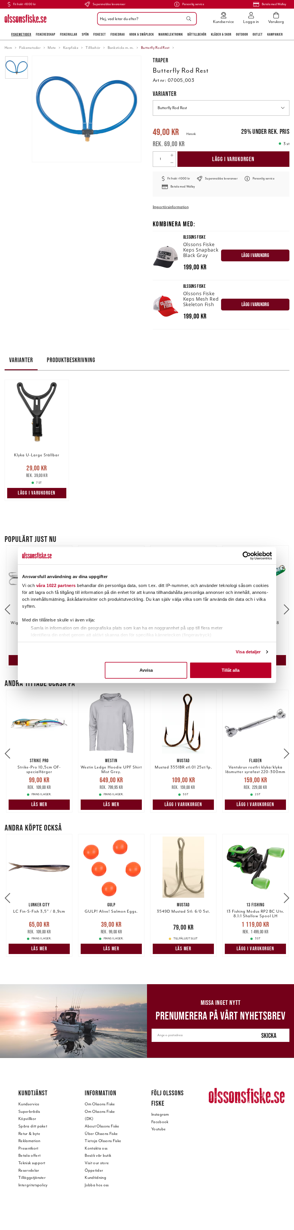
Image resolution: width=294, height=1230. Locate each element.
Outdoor (242, 34)
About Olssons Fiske (102, 1126)
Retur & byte (29, 1133)
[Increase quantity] (172, 155)
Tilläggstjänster (32, 1177)
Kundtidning (95, 1177)
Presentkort (28, 1148)
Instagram (160, 1114)
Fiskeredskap (45, 34)
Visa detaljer (248, 651)
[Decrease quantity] (172, 163)
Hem (8, 47)
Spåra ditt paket (32, 1126)
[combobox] (145, 19)
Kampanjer (275, 34)
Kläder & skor (221, 34)
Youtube (158, 1129)
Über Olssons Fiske (101, 1133)
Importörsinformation (171, 206)
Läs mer (39, 804)
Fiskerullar (68, 34)
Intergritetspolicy (33, 1185)
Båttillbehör (196, 34)
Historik (191, 134)
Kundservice (29, 1104)
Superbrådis (29, 1111)
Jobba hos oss (97, 1185)
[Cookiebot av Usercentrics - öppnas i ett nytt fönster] (247, 555)
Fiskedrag (118, 34)
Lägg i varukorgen (233, 159)
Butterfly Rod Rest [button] (172, 107)
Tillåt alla (230, 670)
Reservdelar (28, 1170)
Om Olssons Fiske (100, 1104)
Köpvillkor (27, 1118)
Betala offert (29, 1155)
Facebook (160, 1121)
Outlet (258, 34)
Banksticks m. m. (121, 47)
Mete (52, 47)
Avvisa (146, 670)
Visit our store (97, 1163)
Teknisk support (31, 1163)
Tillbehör (93, 47)
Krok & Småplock (141, 34)
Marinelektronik (170, 34)
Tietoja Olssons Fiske (103, 1140)
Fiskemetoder (21, 34)
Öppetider (94, 1170)
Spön (85, 34)
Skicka (268, 1035)
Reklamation (29, 1140)
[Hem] (26, 18)
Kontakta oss (96, 1148)
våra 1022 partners (56, 585)
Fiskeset (99, 34)
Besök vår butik (98, 1155)
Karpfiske (70, 47)
